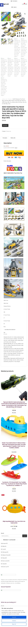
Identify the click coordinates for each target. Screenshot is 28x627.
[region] (14, 616)
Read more (14, 451)
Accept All (14, 617)
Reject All (14, 624)
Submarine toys (8, 131)
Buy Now (5, 125)
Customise (14, 620)
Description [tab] (5, 137)
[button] (1, 5)
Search (2, 533)
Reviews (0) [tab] (13, 137)
